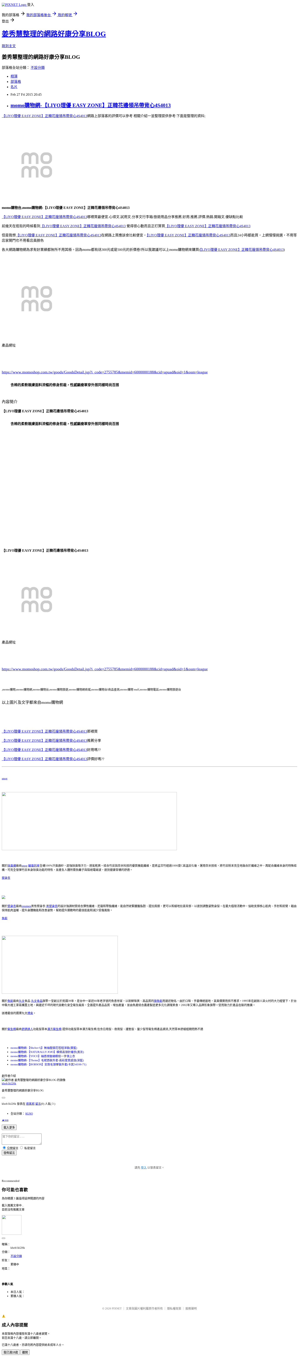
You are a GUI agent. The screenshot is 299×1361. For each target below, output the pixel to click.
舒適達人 (27, 1029)
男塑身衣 (52, 906)
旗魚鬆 (158, 1000)
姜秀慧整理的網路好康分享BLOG (54, 34)
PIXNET (117, 1308)
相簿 (14, 76)
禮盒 (30, 1013)
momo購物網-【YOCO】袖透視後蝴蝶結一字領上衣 (43, 1056)
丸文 (22, 1000)
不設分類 (38, 67)
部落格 (16, 81)
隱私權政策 (174, 1308)
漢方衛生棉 (54, 1029)
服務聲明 (191, 1308)
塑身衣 (6, 877)
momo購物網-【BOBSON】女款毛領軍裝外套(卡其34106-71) (48, 1064)
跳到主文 (9, 46)
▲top (5, 1120)
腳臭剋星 (34, 865)
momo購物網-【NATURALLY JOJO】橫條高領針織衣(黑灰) (47, 1052)
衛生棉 (11, 1029)
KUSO (29, 1113)
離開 (25, 1352)
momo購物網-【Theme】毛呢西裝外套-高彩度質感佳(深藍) (47, 1060)
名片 (14, 87)
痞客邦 (30, 1103)
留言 (38, 1103)
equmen (26, 906)
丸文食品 (36, 1000)
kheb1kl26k (9, 1083)
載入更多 (9, 1127)
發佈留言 (9, 1153)
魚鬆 (4, 918)
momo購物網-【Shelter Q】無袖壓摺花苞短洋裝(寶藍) (44, 1047)
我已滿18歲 (11, 1352)
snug (4, 778)
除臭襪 (11, 865)
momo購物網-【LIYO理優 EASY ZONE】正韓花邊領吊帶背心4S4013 (91, 105)
